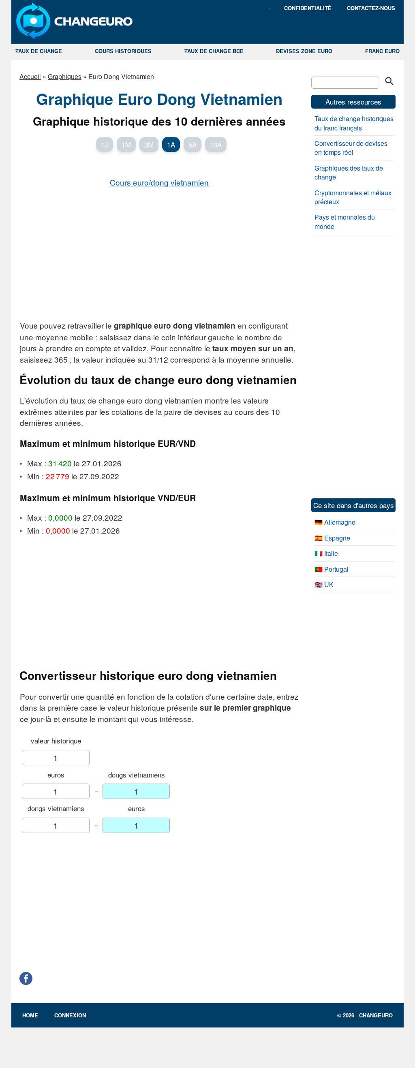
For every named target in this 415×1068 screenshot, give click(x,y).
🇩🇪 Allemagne (334, 522)
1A (171, 144)
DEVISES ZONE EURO (304, 51)
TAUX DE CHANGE (38, 51)
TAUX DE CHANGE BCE (214, 51)
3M (149, 144)
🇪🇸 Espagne (332, 538)
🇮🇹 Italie (326, 553)
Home (30, 1015)
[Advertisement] (159, 253)
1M (126, 144)
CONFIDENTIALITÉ (308, 8)
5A (192, 144)
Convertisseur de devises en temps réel (350, 148)
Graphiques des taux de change (348, 172)
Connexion (70, 1015)
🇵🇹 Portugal (331, 569)
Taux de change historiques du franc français (354, 123)
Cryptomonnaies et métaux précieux (352, 197)
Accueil (30, 76)
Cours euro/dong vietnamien (159, 182)
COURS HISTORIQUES (123, 51)
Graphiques (64, 76)
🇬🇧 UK (324, 584)
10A (216, 144)
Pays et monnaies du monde (344, 221)
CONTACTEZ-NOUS (371, 8)
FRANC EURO (382, 51)
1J (104, 144)
